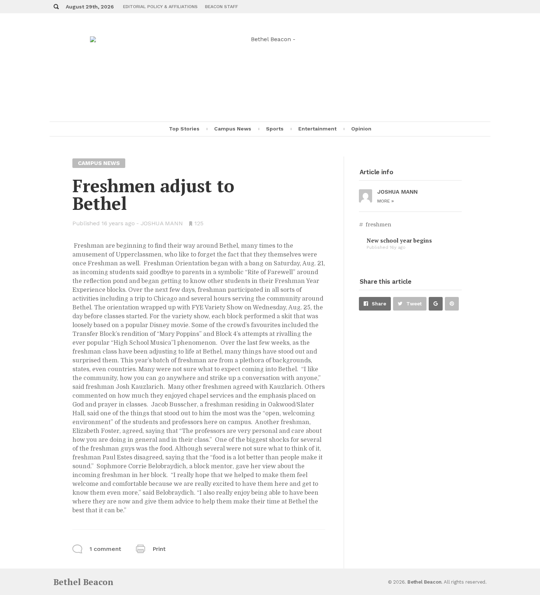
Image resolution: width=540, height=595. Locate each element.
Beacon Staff (221, 6)
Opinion (361, 129)
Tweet (414, 304)
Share (379, 304)
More (385, 201)
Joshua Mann (162, 223)
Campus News (232, 129)
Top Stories (184, 129)
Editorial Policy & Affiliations (160, 6)
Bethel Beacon (83, 582)
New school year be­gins (399, 240)
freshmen (378, 224)
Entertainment (317, 129)
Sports (275, 129)
